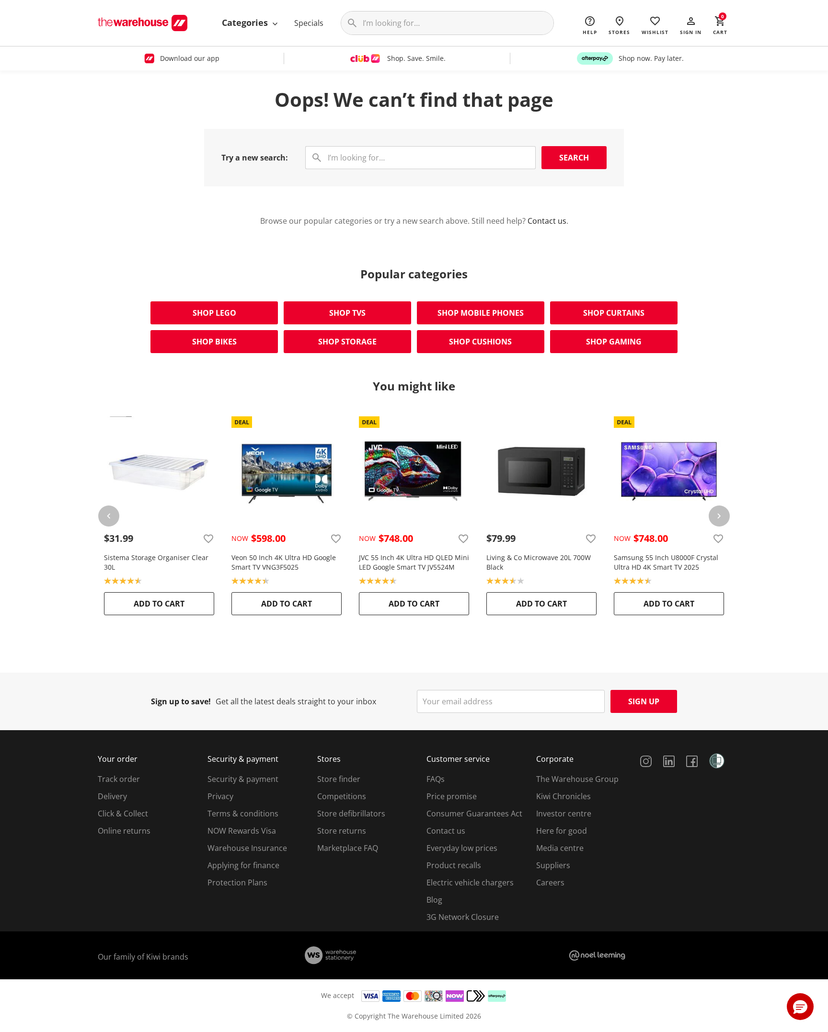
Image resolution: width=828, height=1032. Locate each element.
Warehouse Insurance (247, 848)
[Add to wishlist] (208, 538)
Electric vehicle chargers (470, 882)
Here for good (561, 831)
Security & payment (242, 779)
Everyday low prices (461, 848)
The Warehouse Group (577, 779)
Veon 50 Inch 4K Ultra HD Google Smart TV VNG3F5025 (283, 562)
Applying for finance (243, 865)
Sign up (643, 701)
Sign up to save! (181, 701)
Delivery (112, 796)
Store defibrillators (351, 813)
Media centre (560, 848)
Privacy (220, 796)
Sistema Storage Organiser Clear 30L (156, 562)
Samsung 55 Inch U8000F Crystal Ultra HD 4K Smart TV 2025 (666, 562)
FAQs (435, 779)
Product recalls (453, 865)
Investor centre (563, 813)
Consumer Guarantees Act (474, 813)
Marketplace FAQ (347, 848)
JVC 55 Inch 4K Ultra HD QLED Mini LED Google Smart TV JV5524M (414, 562)
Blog (434, 899)
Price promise (451, 796)
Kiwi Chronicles (563, 796)
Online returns (124, 831)
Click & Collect (123, 813)
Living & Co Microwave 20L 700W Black (538, 562)
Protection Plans (237, 882)
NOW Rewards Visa (241, 831)
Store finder (338, 779)
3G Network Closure (462, 917)
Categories (246, 22)
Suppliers (553, 865)
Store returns (341, 831)
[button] (691, 24)
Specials (308, 23)
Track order (119, 779)
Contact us (547, 221)
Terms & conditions (242, 813)
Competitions (341, 796)
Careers (550, 882)
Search (574, 157)
